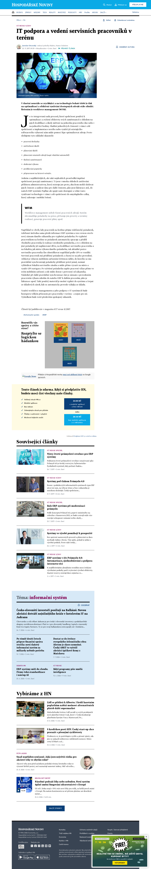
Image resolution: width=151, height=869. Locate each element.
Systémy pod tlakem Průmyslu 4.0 (65, 481)
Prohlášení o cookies (87, 833)
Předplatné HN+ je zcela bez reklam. (85, 436)
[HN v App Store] (43, 857)
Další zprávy (55, 808)
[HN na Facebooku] (35, 846)
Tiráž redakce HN (65, 833)
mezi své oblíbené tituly (72, 374)
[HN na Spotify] (46, 846)
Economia (62, 837)
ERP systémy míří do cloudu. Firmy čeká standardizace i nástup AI (32, 672)
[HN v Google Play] (26, 857)
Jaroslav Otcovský (29, 46)
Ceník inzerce (63, 844)
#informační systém (31, 315)
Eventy (110, 833)
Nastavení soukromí (87, 837)
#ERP (44, 315)
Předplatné (137, 5)
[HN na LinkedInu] (42, 846)
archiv (47, 95)
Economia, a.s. (33, 833)
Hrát (61, 340)
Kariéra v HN (63, 841)
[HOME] (13, 12)
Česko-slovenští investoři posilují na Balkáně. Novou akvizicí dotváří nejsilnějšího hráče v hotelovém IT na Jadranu (52, 614)
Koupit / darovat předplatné (118, 830)
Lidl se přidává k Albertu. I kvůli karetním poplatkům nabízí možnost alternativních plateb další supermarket (70, 705)
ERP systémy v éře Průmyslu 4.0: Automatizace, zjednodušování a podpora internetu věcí (69, 561)
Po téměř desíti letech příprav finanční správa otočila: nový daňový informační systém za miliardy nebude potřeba (30, 645)
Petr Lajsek (22, 753)
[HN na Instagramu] (39, 846)
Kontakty (62, 830)
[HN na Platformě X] (32, 846)
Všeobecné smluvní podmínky (90, 841)
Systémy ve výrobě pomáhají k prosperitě (69, 533)
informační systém (48, 598)
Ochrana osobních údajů (88, 830)
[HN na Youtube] (49, 846)
